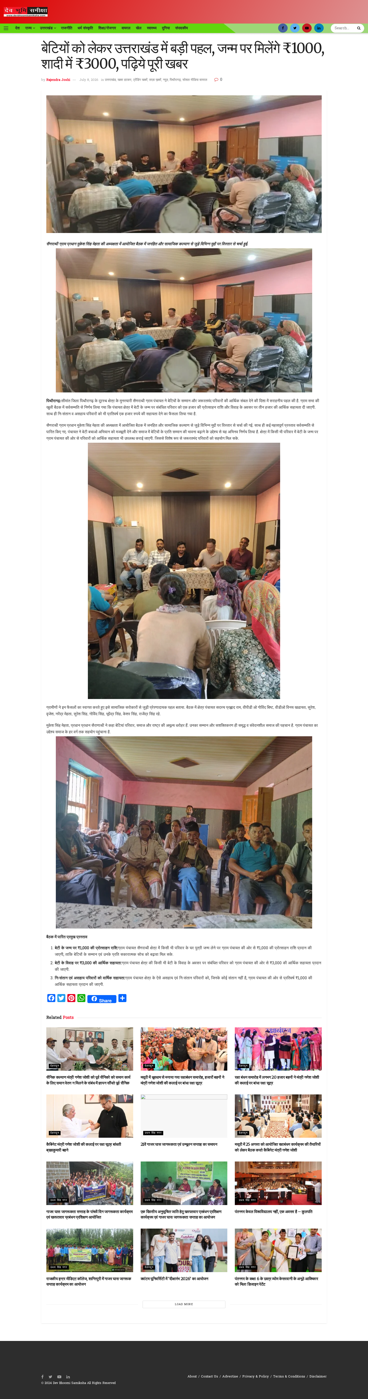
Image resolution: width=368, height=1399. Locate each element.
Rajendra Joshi (58, 80)
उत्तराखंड (46, 28)
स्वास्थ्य (151, 28)
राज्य (28, 28)
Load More (184, 1304)
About (192, 1376)
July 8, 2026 (88, 80)
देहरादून (54, 1066)
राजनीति (66, 28)
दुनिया (166, 28)
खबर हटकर (124, 80)
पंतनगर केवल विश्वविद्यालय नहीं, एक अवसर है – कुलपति (273, 1211)
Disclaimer (318, 1376)
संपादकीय (181, 28)
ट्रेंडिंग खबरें (140, 80)
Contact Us (209, 1376)
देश (17, 28)
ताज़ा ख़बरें (155, 80)
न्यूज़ (165, 80)
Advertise (230, 1376)
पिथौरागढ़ (175, 80)
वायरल (126, 28)
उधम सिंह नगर (153, 1133)
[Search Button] (359, 28)
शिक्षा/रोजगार (107, 28)
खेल (138, 28)
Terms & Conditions (289, 1376)
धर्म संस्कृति (85, 28)
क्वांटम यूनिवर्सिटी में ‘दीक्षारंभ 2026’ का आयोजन (174, 1278)
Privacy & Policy (255, 1376)
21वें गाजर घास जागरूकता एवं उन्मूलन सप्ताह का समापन (179, 1144)
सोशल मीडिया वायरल (194, 80)
